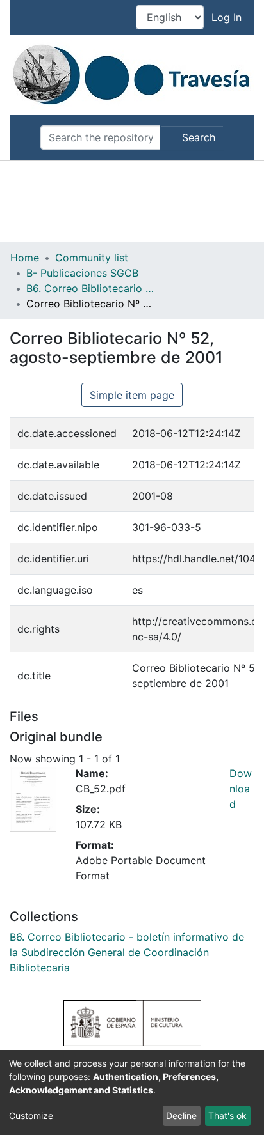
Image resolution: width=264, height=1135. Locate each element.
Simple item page (132, 395)
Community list (91, 257)
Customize (31, 1115)
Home (24, 257)
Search (197, 137)
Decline (181, 1115)
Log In (227, 17)
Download (240, 788)
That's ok (227, 1115)
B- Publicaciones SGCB (82, 272)
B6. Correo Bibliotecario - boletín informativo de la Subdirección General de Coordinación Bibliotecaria (90, 288)
